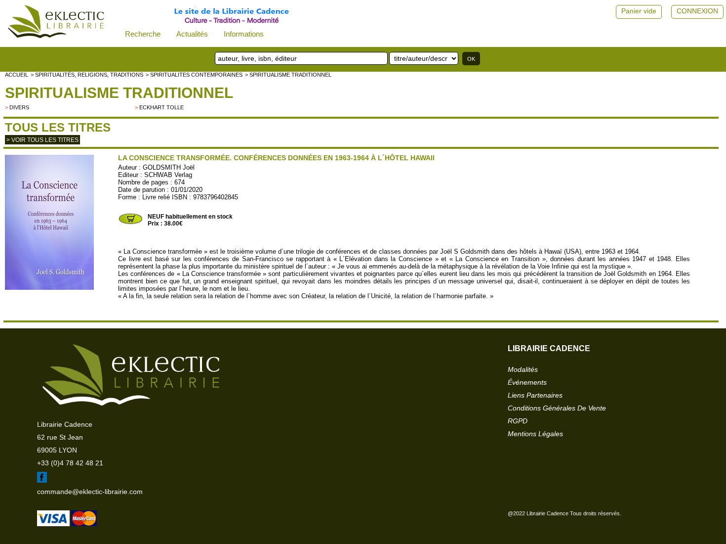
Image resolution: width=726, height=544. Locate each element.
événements (527, 382)
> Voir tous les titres (42, 139)
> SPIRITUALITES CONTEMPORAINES (194, 75)
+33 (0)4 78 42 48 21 (70, 463)
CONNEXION (697, 11)
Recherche (143, 34)
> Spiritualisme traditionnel (288, 75)
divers (19, 107)
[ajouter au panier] (130, 223)
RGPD (517, 421)
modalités (523, 369)
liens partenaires (535, 395)
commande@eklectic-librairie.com (90, 492)
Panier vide (638, 11)
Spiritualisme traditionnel (119, 93)
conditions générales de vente (557, 408)
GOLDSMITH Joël (169, 167)
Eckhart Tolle (161, 107)
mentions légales (535, 434)
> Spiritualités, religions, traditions (87, 75)
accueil (16, 75)
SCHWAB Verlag (168, 175)
